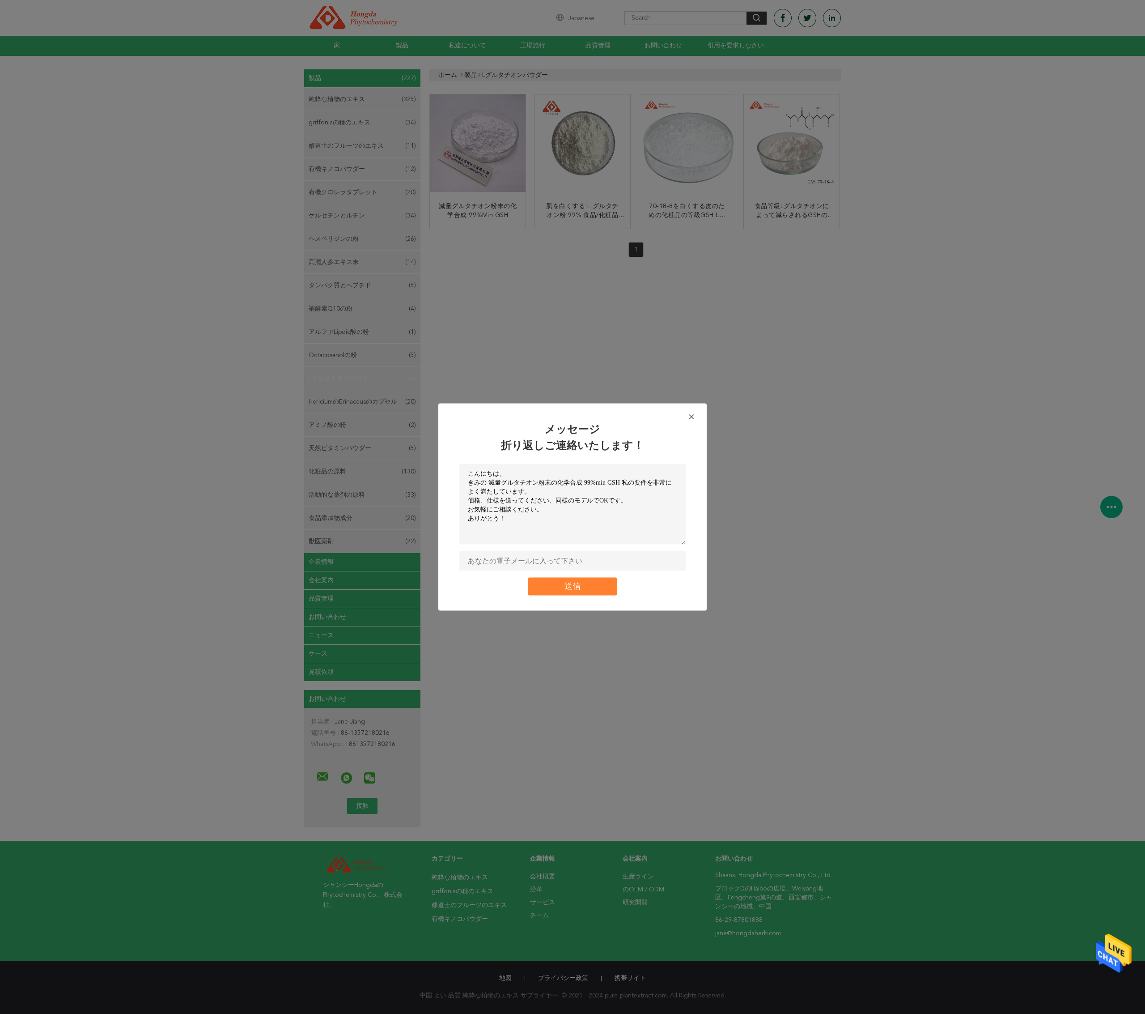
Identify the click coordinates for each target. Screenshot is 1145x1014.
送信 (572, 587)
